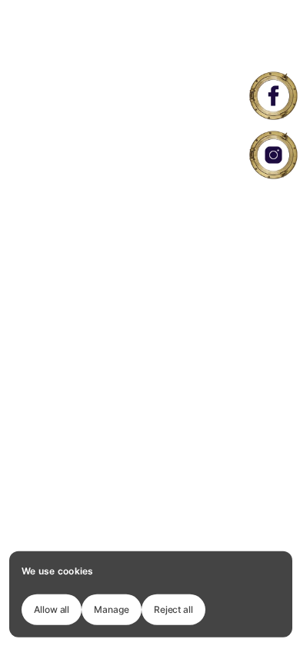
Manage (111, 608)
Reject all (173, 608)
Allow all (51, 608)
